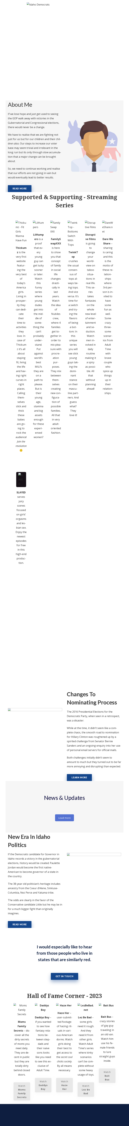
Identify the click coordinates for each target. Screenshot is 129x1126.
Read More (20, 188)
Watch (25, 463)
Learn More (79, 777)
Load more (64, 817)
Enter (41, 450)
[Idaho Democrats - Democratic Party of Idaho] (38, 4)
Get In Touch (64, 976)
